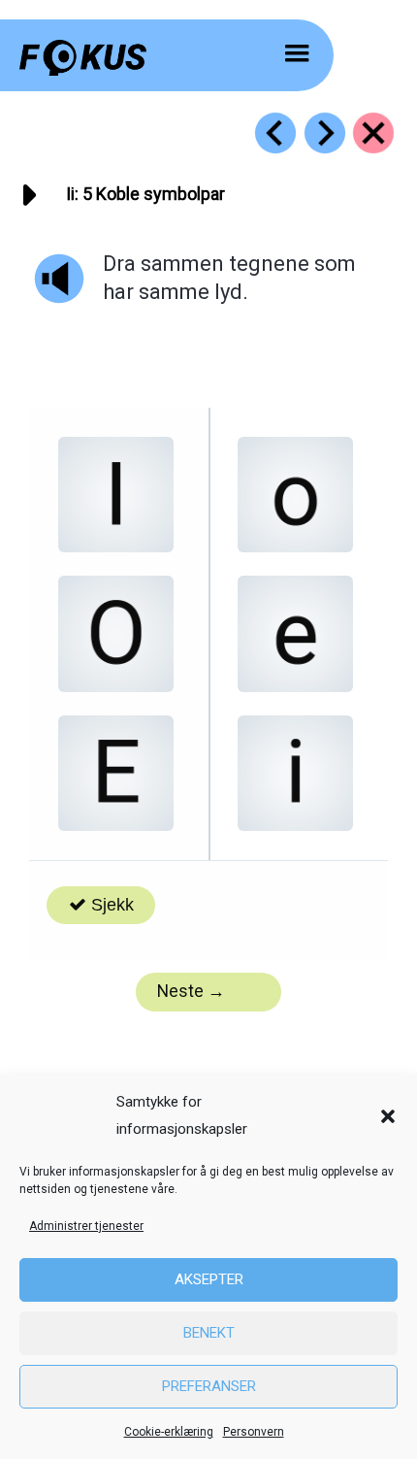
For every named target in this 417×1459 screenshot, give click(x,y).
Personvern (253, 1432)
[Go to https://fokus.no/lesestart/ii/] (373, 133)
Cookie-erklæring (168, 1432)
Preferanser (209, 1386)
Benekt (209, 1333)
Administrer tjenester (86, 1226)
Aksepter (209, 1279)
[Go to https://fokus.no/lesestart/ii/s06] (325, 133)
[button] (388, 1116)
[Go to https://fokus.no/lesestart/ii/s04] (275, 133)
